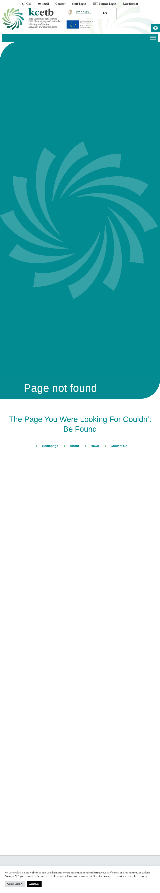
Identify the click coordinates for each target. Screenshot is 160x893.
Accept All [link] (34, 884)
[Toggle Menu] (153, 37)
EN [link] (105, 13)
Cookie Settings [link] (14, 884)
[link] (155, 27)
